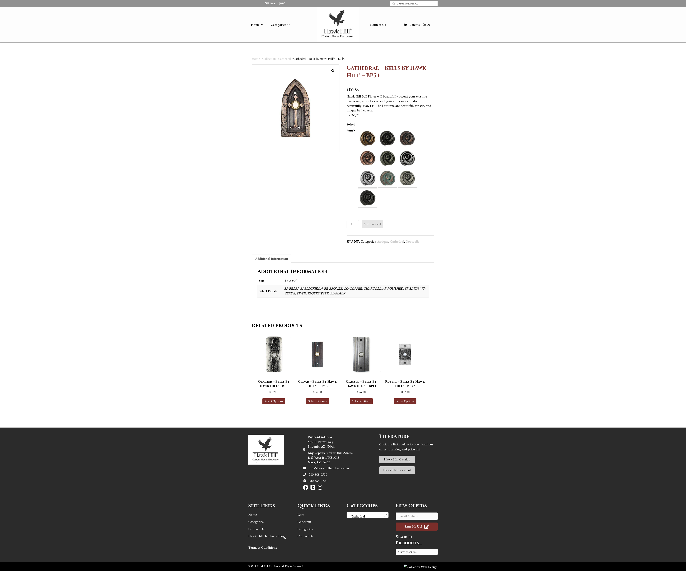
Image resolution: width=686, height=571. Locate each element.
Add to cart (372, 224)
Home (256, 58)
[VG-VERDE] (387, 178)
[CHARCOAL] (387, 158)
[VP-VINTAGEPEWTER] (407, 178)
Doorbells (412, 241)
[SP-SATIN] (368, 178)
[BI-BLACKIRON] (387, 138)
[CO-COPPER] (368, 158)
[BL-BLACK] (368, 198)
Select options (274, 401)
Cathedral (284, 58)
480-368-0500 (318, 475)
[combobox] (368, 515)
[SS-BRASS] (368, 138)
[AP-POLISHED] (407, 158)
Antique (382, 241)
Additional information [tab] (271, 259)
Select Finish (351, 127)
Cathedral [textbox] (366, 516)
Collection (269, 58)
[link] (257, 24)
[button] (333, 71)
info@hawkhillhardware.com (329, 468)
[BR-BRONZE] (407, 138)
